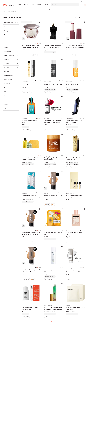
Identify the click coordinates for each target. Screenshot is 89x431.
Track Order (75, 1)
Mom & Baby (58, 9)
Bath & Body (39, 9)
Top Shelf (39, 4)
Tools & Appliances (48, 9)
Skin (19, 9)
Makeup (14, 9)
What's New (7, 9)
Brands (19, 4)
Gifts (83, 9)
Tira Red (26, 4)
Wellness (65, 9)
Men (33, 9)
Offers (32, 4)
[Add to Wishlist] (39, 22)
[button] (10, 9)
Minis (71, 9)
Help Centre (82, 1)
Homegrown (77, 9)
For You (46, 4)
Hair (22, 9)
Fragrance (27, 9)
